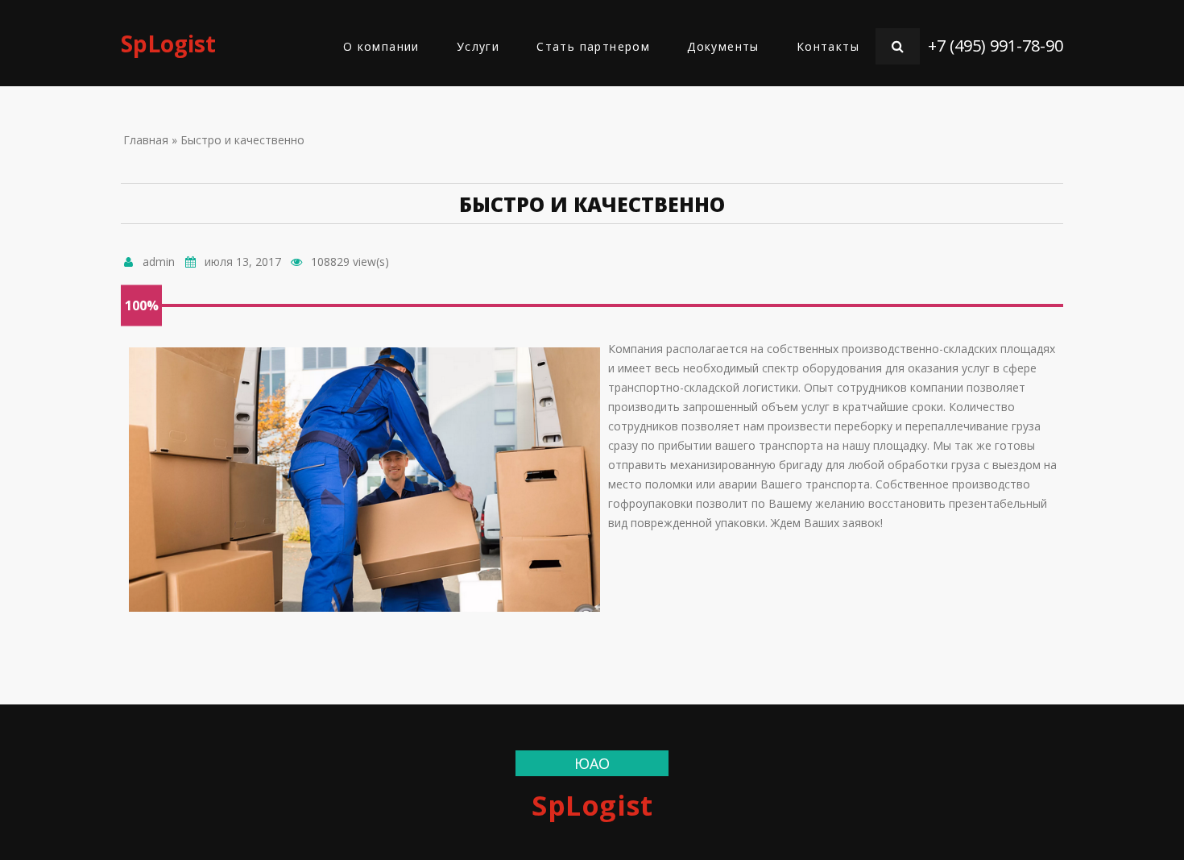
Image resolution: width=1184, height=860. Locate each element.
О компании (381, 46)
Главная (145, 139)
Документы (723, 46)
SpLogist (168, 43)
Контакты (828, 46)
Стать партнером (593, 46)
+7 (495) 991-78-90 (995, 45)
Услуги (478, 46)
